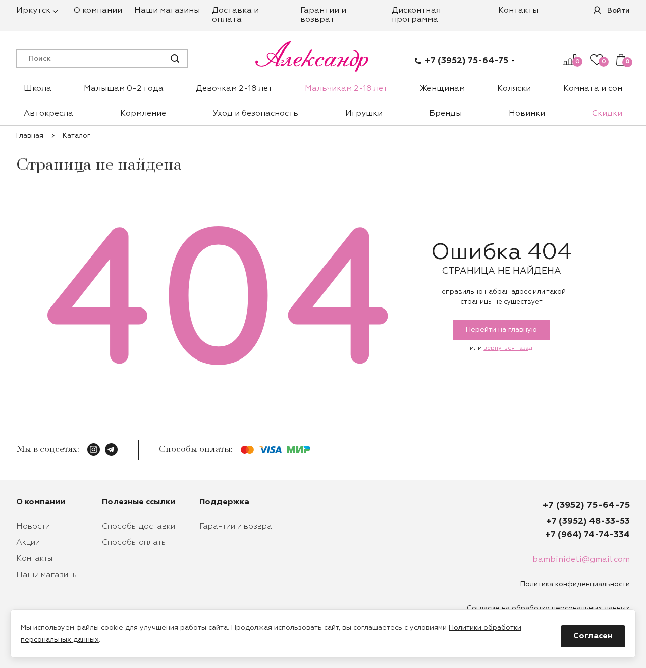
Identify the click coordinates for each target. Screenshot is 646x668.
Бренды (445, 114)
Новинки (527, 114)
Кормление (143, 114)
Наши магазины (167, 11)
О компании (98, 11)
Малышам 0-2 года (124, 89)
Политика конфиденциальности (575, 584)
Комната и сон (592, 89)
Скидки (607, 114)
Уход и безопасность (255, 114)
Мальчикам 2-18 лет (346, 89)
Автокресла (48, 114)
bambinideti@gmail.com (581, 560)
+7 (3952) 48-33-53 (588, 521)
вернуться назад (507, 348)
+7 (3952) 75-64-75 (466, 61)
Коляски (514, 89)
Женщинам (442, 89)
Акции (28, 543)
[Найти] (175, 58)
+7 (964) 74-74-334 (587, 535)
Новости (33, 527)
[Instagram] (93, 449)
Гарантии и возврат (237, 527)
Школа (37, 89)
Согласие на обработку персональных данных (548, 608)
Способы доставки (138, 527)
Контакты (518, 11)
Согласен (593, 636)
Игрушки (364, 114)
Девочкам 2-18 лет (234, 89)
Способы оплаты (134, 543)
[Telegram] (111, 449)
